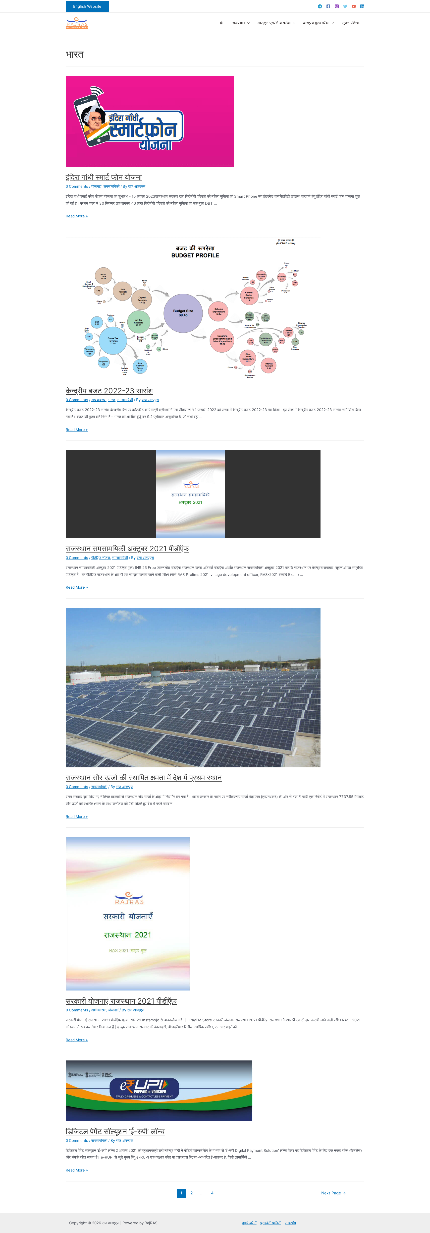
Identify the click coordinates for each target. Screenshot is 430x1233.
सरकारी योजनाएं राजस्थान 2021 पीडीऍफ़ (121, 1000)
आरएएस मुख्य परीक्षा (316, 23)
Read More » (77, 216)
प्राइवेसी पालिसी (270, 1223)
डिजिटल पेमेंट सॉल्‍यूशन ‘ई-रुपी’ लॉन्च (115, 1131)
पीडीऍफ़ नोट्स (100, 557)
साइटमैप (290, 1223)
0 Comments (77, 186)
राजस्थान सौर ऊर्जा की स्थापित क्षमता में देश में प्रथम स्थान (144, 777)
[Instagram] (337, 6)
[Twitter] (345, 6)
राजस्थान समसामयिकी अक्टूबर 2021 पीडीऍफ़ (127, 548)
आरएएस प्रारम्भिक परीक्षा (274, 23)
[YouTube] (354, 6)
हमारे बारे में (249, 1223)
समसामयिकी (111, 186)
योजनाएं (96, 186)
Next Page (333, 1193)
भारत (111, 399)
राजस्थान (238, 23)
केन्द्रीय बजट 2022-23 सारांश (109, 390)
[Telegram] (320, 6)
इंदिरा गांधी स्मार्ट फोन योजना (104, 177)
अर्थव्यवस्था (98, 399)
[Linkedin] (362, 6)
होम (222, 23)
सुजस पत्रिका (351, 23)
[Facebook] (328, 6)
